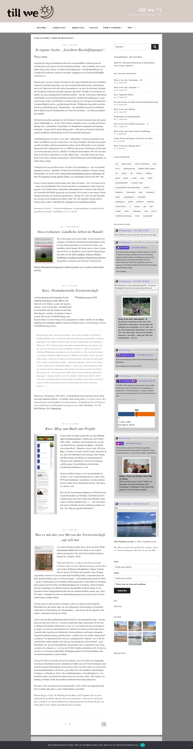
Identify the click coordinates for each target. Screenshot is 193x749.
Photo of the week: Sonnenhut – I (126, 87)
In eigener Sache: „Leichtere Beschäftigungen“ (70, 49)
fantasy (124, 173)
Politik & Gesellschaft (112, 27)
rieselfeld (150, 201)
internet (146, 187)
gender (125, 178)
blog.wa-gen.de (75, 508)
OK (142, 745)
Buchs (90, 445)
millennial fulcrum (127, 355)
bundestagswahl (129, 168)
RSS (153, 550)
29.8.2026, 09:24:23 (141, 504)
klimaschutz (131, 192)
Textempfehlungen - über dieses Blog (128, 57)
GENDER (99, 72)
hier (48, 688)
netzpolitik (141, 197)
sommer (137, 206)
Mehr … (131, 27)
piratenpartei (120, 201)
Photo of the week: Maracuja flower (127, 145)
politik (130, 201)
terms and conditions (137, 584)
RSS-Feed (117, 606)
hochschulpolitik (121, 182)
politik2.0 (140, 201)
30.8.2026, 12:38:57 (141, 231)
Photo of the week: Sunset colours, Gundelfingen (132, 131)
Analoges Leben (59, 27)
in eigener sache (137, 182)
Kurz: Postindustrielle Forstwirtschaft (70, 290)
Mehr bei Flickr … (121, 653)
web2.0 (154, 211)
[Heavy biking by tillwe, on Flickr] (40, 56)
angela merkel (126, 163)
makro (117, 197)
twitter (126, 211)
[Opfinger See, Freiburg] (135, 639)
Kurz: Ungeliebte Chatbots (124, 94)
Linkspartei (150, 192)
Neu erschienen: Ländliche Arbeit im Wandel (70, 231)
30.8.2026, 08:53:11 (139, 248)
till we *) (150, 9)
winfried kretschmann (123, 216)
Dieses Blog (41, 27)
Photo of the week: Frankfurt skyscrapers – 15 (131, 124)
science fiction (120, 206)
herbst (150, 178)
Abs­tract (75, 72)
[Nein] (189, 745)
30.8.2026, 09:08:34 (141, 281)
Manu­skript (56, 408)
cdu (116, 173)
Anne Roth (124, 248)
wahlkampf (136, 211)
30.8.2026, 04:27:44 (145, 355)
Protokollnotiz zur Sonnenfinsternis (127, 116)
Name (116, 561)
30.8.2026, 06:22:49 (147, 381)
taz (121, 443)
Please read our (131, 584)
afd (116, 163)
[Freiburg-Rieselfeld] (120, 626)
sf (130, 206)
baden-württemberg (142, 163)
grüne (142, 178)
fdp (131, 173)
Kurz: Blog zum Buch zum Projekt (70, 428)
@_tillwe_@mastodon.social (145, 541)
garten (117, 178)
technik (118, 211)
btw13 (117, 168)
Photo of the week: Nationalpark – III (128, 80)
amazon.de (95, 685)
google (134, 178)
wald (146, 211)
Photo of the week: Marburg (124, 109)
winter (137, 216)
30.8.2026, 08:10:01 (134, 443)
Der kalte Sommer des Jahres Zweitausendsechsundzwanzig (136, 102)
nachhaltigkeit (129, 197)
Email (116, 572)
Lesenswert (93, 27)
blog (154, 163)
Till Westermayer (124, 231)
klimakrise (119, 192)
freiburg (139, 173)
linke (140, 192)
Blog (62, 451)
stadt (151, 206)
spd (144, 206)
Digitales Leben (78, 27)
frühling (148, 173)
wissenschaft (147, 216)
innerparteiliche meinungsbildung (127, 187)
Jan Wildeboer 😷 (127, 381)
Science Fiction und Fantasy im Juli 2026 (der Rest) (133, 138)
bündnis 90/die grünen (146, 168)
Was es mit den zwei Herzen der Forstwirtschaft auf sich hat (70, 537)
